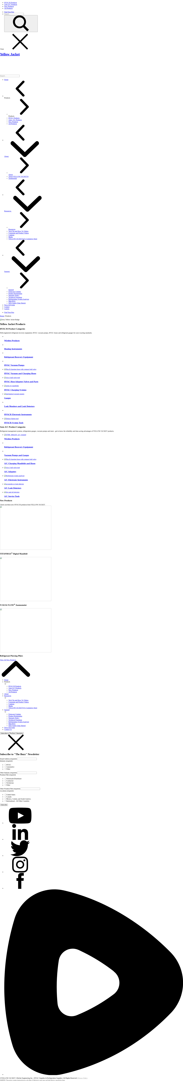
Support (7, 271)
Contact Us (8, 729)
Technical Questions (15, 297)
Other (8, 769)
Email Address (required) (8, 759)
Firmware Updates (14, 292)
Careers (6, 309)
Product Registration (15, 293)
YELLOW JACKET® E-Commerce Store (22, 239)
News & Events (9, 305)
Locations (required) (7, 791)
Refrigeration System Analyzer (18, 299)
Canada (8, 797)
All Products (12, 692)
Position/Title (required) (8, 775)
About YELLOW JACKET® (18, 176)
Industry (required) (6, 761)
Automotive (10, 767)
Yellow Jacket (10, 54)
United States (10, 795)
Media (10, 237)
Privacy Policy (83, 1078)
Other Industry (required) (8, 773)
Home (6, 80)
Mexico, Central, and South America (18, 799)
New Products (13, 690)
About (6, 156)
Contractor (9, 781)
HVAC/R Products (14, 686)
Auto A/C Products (14, 688)
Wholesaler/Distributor (13, 779)
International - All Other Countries (17, 801)
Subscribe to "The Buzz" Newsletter (12, 733)
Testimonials (12, 178)
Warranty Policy (13, 295)
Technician (10, 783)
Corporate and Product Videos (18, 233)
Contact (6, 307)
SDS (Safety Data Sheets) (17, 303)
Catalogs (11, 235)
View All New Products (8, 660)
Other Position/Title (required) (10, 789)
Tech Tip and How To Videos (18, 231)
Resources (8, 211)
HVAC (8, 765)
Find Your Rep (9, 12)
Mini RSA (11, 301)
